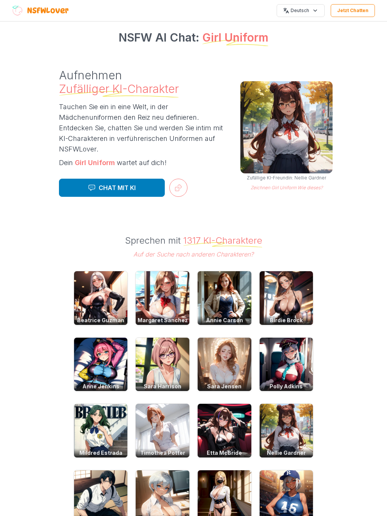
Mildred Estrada (100, 453)
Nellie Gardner (286, 453)
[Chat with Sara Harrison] (162, 364)
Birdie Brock (286, 320)
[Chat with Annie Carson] (224, 298)
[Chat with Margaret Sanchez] (162, 298)
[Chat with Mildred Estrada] (101, 430)
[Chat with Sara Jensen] (224, 364)
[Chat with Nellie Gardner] (286, 430)
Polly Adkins (286, 386)
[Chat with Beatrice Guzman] (101, 298)
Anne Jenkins (100, 386)
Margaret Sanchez (163, 320)
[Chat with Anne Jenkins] (101, 364)
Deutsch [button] (300, 10)
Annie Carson (224, 320)
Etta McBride (224, 453)
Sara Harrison (162, 386)
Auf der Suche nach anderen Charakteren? (193, 254)
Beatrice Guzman (100, 320)
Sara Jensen (224, 386)
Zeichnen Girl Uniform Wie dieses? (287, 187)
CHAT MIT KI (117, 188)
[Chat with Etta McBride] (224, 430)
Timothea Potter (162, 453)
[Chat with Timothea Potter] (162, 430)
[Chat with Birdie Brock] (286, 298)
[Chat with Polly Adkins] (286, 364)
